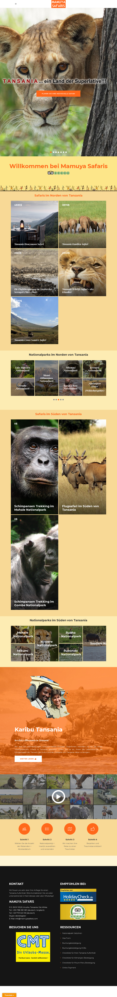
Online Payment (69, 968)
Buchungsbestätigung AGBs (74, 948)
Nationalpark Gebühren (72, 933)
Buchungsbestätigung (71, 943)
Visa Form (66, 938)
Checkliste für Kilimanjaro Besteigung (78, 958)
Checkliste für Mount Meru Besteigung (78, 963)
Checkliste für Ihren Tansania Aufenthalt (79, 953)
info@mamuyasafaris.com (26, 919)
